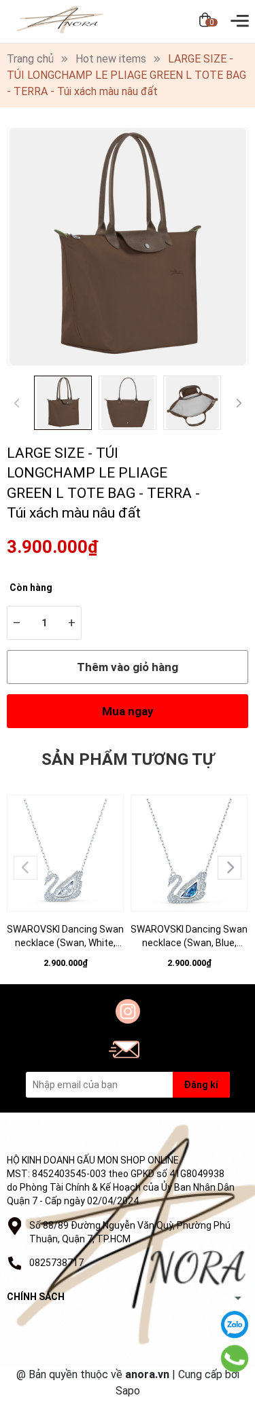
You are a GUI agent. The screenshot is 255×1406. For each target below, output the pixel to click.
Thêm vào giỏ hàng (127, 667)
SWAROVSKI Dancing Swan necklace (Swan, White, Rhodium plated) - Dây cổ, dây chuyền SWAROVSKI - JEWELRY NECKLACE (65, 937)
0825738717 (56, 1262)
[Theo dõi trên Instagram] (128, 1011)
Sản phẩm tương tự (127, 759)
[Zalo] (234, 1324)
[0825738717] (234, 1358)
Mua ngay (128, 711)
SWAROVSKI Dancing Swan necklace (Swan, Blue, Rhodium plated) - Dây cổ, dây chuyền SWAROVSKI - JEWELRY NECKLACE (189, 937)
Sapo (128, 1390)
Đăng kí (201, 1084)
